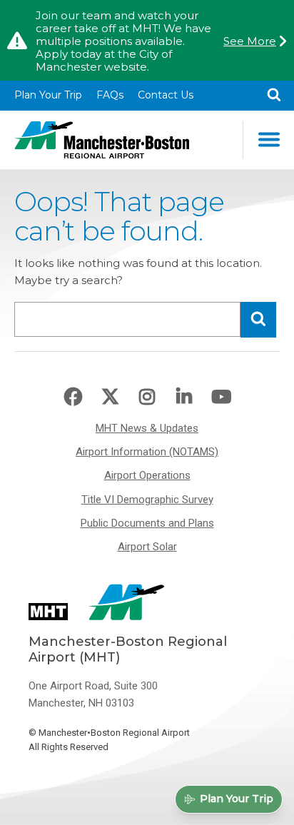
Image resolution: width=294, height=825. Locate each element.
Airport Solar (147, 546)
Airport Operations (147, 475)
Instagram (147, 397)
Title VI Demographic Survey (147, 499)
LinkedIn (184, 397)
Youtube (221, 397)
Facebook (73, 397)
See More (249, 41)
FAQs (109, 94)
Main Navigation (268, 139)
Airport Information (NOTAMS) (147, 451)
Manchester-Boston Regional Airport (101, 139)
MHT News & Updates (147, 428)
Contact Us (165, 94)
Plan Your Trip (48, 94)
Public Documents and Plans (147, 523)
